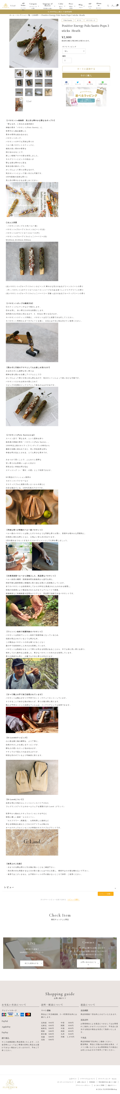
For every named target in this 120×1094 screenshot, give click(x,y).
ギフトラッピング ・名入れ (107, 1079)
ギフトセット (90, 20)
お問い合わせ (81, 1082)
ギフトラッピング (69, 46)
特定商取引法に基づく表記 (107, 1082)
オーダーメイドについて (65, 1082)
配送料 (64, 41)
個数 (64, 56)
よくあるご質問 (99, 1085)
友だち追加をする (32, 963)
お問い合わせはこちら (88, 963)
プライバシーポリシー (83, 1085)
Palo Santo (68, 20)
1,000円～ (36, 15)
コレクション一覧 (23, 15)
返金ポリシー (112, 1085)
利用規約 (92, 1082)
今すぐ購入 (86, 75)
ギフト (79, 20)
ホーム (12, 15)
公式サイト (73, 1079)
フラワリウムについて (87, 1079)
